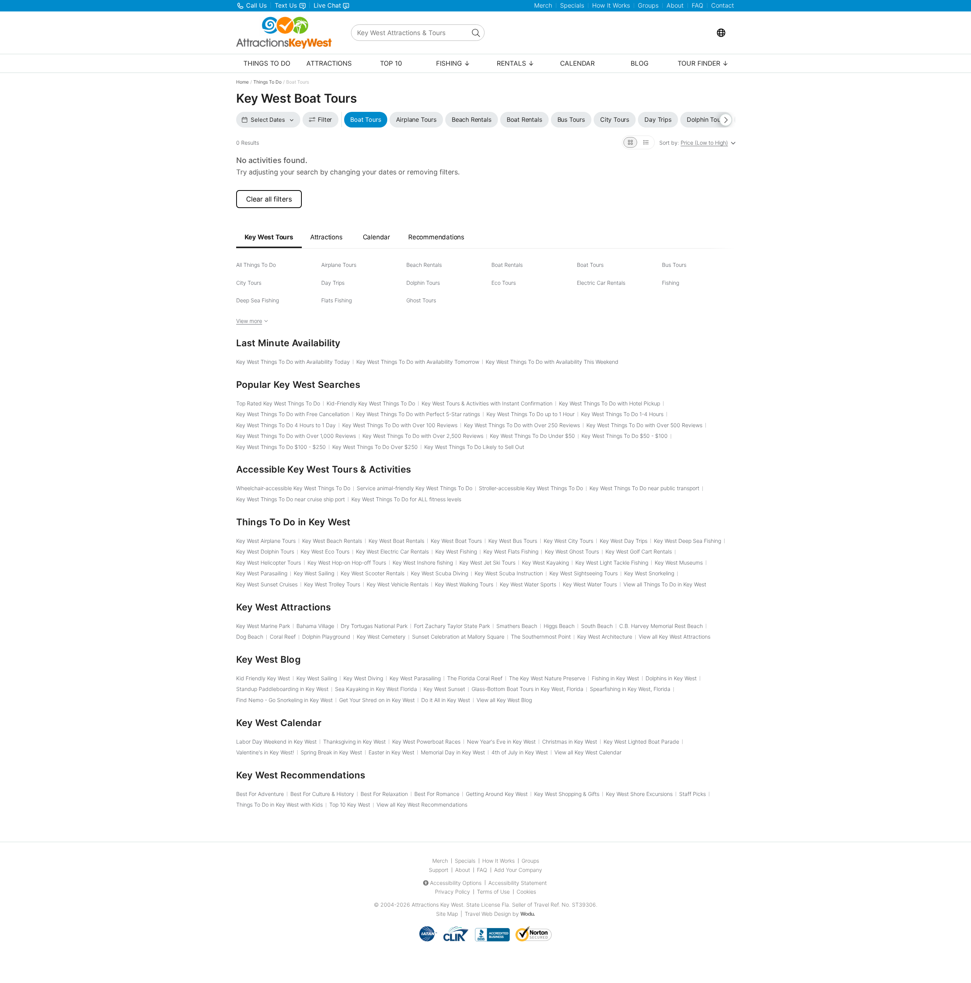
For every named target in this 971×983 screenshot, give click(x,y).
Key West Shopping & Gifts (566, 794)
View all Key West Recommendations (422, 804)
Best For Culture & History (322, 794)
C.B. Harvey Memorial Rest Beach (661, 626)
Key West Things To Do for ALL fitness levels (406, 499)
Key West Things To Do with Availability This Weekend (552, 361)
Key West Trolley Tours (332, 584)
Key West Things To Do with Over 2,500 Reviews (422, 436)
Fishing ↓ (453, 63)
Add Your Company (518, 870)
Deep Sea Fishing (257, 300)
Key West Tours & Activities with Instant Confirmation (487, 403)
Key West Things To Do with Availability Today (293, 361)
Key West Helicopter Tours (268, 562)
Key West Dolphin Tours (265, 551)
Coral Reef (283, 636)
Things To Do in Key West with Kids (279, 804)
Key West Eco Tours (325, 551)
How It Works (611, 5)
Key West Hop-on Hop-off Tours (347, 562)
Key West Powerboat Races (426, 741)
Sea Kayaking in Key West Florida (376, 689)
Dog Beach (249, 636)
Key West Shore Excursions (639, 794)
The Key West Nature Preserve (547, 678)
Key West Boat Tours (456, 541)
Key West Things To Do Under (532, 436)
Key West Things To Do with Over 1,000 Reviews (296, 436)
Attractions (329, 63)
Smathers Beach (516, 626)
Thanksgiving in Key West (354, 741)
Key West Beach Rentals (332, 541)
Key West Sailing (314, 573)
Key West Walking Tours (464, 584)
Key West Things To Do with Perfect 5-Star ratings (418, 414)
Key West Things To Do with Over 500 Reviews (644, 425)
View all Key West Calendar (588, 752)
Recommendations (436, 237)
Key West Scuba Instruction (509, 573)
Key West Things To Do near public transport (644, 488)
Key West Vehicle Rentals (397, 584)
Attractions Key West (437, 904)
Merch (543, 5)
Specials (572, 5)
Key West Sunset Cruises (267, 584)
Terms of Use (493, 891)
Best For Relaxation (384, 794)
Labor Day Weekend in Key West (276, 741)
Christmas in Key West (569, 741)
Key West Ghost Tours (572, 551)
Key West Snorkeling (649, 573)
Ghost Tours (421, 300)
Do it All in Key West (445, 700)
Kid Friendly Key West (263, 678)
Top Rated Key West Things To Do (278, 403)
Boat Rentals (507, 264)
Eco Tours (503, 282)
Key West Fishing (456, 551)
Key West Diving (363, 678)
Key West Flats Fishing (510, 551)
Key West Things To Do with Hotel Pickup (609, 403)
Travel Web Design (488, 913)
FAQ (697, 5)
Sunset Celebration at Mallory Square (458, 636)
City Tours (248, 282)
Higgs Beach (559, 626)
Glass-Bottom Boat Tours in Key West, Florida (527, 689)
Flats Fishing (336, 300)
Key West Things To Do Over (375, 447)
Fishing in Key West (615, 678)
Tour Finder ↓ (703, 63)
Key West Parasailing (261, 573)
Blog (640, 63)
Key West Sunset (444, 689)
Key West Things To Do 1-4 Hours (622, 414)
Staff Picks (692, 794)
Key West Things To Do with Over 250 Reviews (522, 425)
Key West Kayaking (545, 562)
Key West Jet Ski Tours (487, 562)
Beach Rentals (424, 264)
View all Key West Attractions (674, 636)
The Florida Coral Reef (474, 678)
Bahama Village (315, 626)
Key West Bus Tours (512, 541)
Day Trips (333, 282)
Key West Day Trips (623, 541)
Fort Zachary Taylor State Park (452, 626)
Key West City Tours (568, 541)
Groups (648, 5)
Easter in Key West (391, 752)
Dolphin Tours (423, 282)
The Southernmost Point (541, 636)
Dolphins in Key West (671, 678)
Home (242, 82)
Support (438, 870)
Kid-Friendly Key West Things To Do (371, 403)
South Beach (597, 626)
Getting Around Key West (497, 794)
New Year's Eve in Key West (501, 741)
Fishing (670, 282)
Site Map (447, 913)
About (675, 5)
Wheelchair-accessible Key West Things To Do (293, 488)
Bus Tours (674, 264)
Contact (722, 5)
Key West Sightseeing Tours (583, 573)
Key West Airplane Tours (266, 541)
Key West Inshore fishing (423, 562)
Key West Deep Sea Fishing (687, 541)
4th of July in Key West (519, 752)
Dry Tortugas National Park (374, 626)
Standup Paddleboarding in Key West (282, 689)
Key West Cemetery (381, 636)
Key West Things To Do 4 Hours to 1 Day (286, 425)
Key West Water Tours (590, 584)
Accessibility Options (455, 883)
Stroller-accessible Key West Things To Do (531, 488)
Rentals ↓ (515, 63)
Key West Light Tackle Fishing (611, 562)
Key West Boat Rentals (396, 541)
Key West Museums (679, 562)
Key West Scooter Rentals (372, 573)
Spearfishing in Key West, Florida (630, 689)
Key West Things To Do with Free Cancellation (292, 414)
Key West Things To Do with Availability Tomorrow (417, 361)
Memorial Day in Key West (453, 752)
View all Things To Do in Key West (664, 584)
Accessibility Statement (517, 883)
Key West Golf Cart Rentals (638, 551)
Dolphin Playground (326, 636)
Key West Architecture (604, 636)
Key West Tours (269, 237)
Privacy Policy (452, 891)
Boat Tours (590, 264)
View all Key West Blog (504, 700)
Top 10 (391, 63)
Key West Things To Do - (624, 436)
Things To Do (266, 63)
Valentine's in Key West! (265, 752)
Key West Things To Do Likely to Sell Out (474, 447)
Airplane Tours (338, 264)
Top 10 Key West (349, 804)
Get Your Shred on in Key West (377, 700)
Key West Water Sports (528, 584)
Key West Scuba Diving (439, 573)
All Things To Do (256, 264)
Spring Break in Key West (331, 752)
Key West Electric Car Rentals (392, 551)
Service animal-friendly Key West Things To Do (414, 488)
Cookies (526, 891)
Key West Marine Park (263, 626)
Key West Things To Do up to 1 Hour (530, 414)
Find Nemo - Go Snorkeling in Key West (284, 700)
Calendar (577, 63)
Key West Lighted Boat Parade (641, 741)
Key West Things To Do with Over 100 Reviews (399, 425)
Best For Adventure (260, 794)
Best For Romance (436, 794)
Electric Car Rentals (601, 282)
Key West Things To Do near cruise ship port (290, 499)
